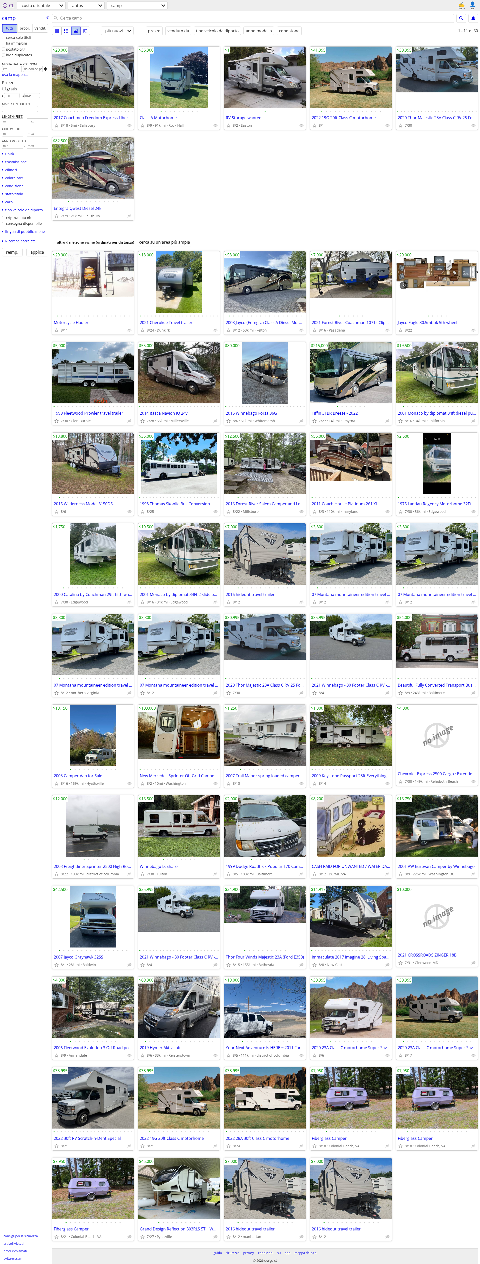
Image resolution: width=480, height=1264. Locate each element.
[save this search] (473, 18)
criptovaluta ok (18, 217)
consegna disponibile (24, 223)
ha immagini (16, 43)
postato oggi (16, 49)
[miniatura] (66, 31)
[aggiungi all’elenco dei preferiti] (57, 125)
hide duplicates (19, 55)
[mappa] (85, 31)
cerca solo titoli (18, 37)
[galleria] (75, 31)
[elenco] (57, 31)
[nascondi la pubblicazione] (129, 125)
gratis (11, 89)
